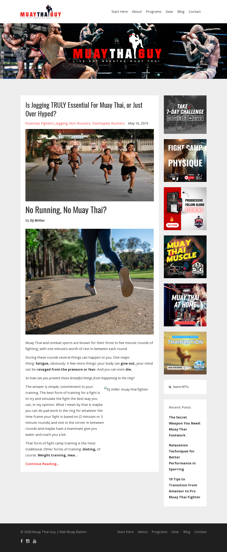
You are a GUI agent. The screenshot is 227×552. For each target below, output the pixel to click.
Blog (180, 11)
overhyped (101, 123)
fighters (47, 123)
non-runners (80, 123)
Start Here (120, 11)
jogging (62, 123)
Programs (154, 11)
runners (118, 123)
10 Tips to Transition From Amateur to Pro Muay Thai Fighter (184, 488)
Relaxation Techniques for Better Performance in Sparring (182, 457)
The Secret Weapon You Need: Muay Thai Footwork (185, 426)
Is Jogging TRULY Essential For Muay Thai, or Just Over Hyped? (83, 109)
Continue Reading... (42, 464)
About (137, 11)
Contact (195, 11)
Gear (169, 11)
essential (32, 123)
